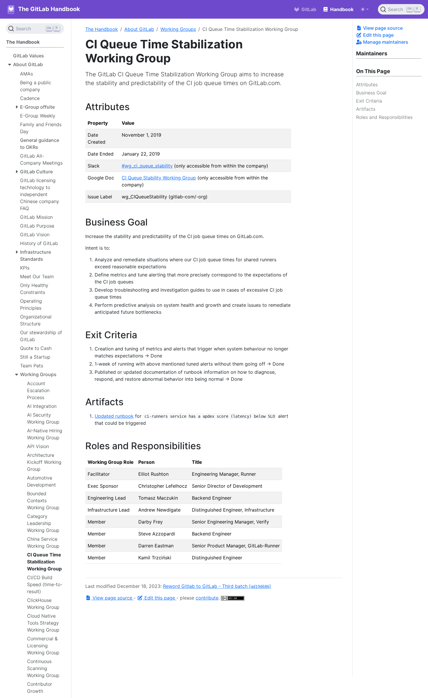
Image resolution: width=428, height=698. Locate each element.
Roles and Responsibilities (384, 117)
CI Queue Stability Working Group (159, 178)
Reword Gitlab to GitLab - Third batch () (217, 586)
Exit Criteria (369, 101)
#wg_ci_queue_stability (147, 166)
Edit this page (378, 35)
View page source (382, 28)
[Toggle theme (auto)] (364, 9)
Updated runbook (114, 416)
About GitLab (139, 29)
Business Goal (371, 93)
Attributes (367, 84)
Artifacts (365, 109)
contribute (207, 598)
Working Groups (178, 29)
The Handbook (101, 29)
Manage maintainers (385, 42)
